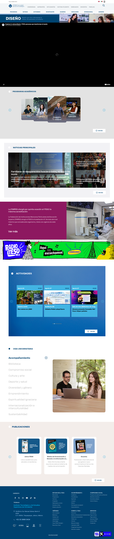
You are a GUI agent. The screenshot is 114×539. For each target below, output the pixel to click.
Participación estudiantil (77, 505)
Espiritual (73, 499)
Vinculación (75, 12)
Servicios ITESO (94, 519)
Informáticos (93, 513)
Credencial (92, 523)
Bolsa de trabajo (75, 523)
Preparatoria (56, 497)
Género (73, 503)
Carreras (55, 499)
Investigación (50, 12)
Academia (63, 12)
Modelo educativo (57, 507)
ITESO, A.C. (74, 519)
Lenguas (73, 501)
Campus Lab (55, 517)
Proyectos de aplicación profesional (98, 495)
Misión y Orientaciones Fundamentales (80, 515)
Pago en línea (93, 515)
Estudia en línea (56, 505)
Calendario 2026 (75, 525)
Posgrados (55, 501)
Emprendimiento (75, 507)
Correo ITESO (93, 521)
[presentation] (11, 301)
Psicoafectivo (74, 497)
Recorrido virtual (56, 525)
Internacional (88, 12)
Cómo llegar (55, 521)
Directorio (73, 513)
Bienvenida (55, 495)
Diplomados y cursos (57, 503)
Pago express (93, 517)
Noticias (25, 12)
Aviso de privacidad (53, 535)
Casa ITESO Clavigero (58, 523)
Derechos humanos (94, 497)
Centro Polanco (94, 501)
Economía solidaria (94, 499)
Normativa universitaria (77, 517)
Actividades (36, 12)
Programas (13, 12)
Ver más (13, 231)
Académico (74, 495)
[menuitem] (31, 7)
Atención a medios (75, 529)
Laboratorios (56, 519)
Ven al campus (56, 513)
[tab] (29, 358)
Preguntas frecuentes (76, 527)
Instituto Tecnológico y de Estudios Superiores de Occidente (27, 506)
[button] (54, 323)
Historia (73, 521)
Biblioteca (55, 515)
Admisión (101, 12)
